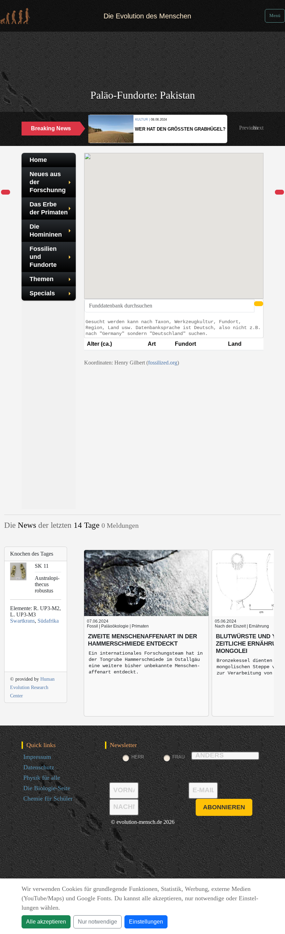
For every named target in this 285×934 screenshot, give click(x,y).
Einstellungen (146, 922)
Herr (137, 757)
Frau (178, 757)
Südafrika (48, 621)
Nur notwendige (97, 922)
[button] (249, 128)
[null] (5, 192)
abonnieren (224, 807)
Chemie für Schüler (48, 798)
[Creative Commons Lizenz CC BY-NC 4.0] (173, 371)
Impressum (37, 756)
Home (38, 159)
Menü (274, 15)
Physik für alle (41, 777)
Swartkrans (22, 621)
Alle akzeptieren (46, 922)
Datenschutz (38, 767)
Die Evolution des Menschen (147, 16)
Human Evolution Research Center (32, 687)
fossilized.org (162, 363)
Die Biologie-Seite (46, 788)
